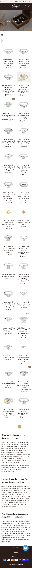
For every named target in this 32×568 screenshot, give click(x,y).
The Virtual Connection (20, 567)
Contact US (16, 556)
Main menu (15, 548)
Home (15, 17)
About (15, 552)
